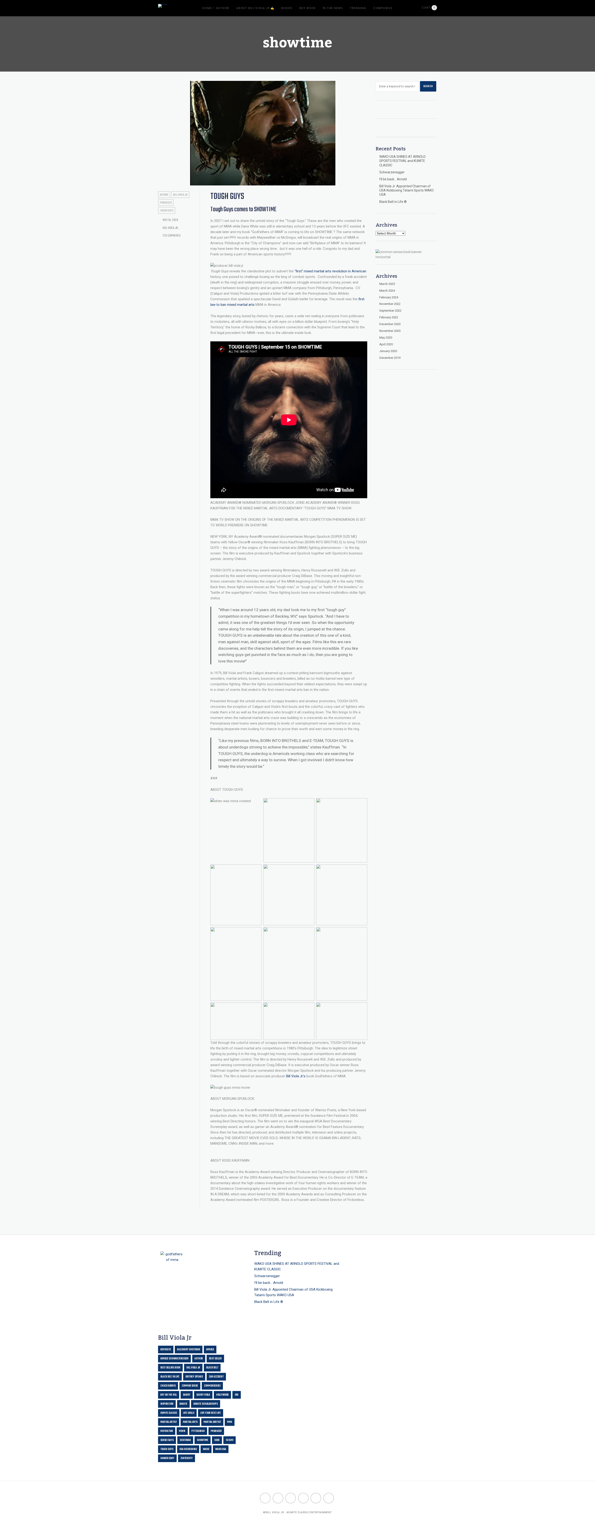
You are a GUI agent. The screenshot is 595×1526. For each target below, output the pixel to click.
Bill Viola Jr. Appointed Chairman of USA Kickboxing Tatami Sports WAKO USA (406, 190)
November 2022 (389, 304)
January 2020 (388, 351)
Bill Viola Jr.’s (295, 1076)
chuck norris (168, 1386)
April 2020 (386, 344)
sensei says (167, 1440)
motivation (166, 1431)
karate (183, 1404)
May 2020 (385, 337)
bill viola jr (180, 194)
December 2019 (389, 357)
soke (217, 1440)
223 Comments (171, 235)
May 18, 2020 (170, 220)
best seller (215, 1358)
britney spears (194, 1376)
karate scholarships (205, 1404)
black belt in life (169, 1376)
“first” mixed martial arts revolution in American (330, 271)
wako (206, 1449)
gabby (186, 1395)
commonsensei (212, 1386)
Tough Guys (227, 196)
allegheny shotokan (188, 1349)
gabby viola (203, 1395)
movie (182, 1431)
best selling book (170, 1367)
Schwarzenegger (392, 172)
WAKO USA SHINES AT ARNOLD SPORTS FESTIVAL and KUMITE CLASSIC (402, 161)
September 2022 (390, 310)
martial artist (168, 1422)
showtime (202, 1440)
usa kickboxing (188, 1449)
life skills (188, 1413)
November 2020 (389, 331)
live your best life (210, 1413)
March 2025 (387, 284)
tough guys (166, 210)
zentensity (186, 1458)
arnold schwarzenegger (174, 1358)
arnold (210, 1349)
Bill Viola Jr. (170, 228)
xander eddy (167, 1458)
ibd (236, 1395)
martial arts (190, 1422)
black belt (212, 1367)
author (164, 194)
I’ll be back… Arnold (393, 179)
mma (229, 1422)
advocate (165, 1349)
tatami (229, 1440)
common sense (190, 1386)
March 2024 (387, 290)
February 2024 (388, 297)
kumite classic (168, 1413)
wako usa (220, 1449)
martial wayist (212, 1422)
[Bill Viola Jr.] (163, 6)
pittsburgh (198, 1431)
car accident (216, 1376)
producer (166, 202)
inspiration (166, 1404)
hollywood (222, 1395)
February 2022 (388, 317)
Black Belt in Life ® (393, 202)
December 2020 (389, 324)
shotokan (185, 1440)
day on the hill (168, 1395)
